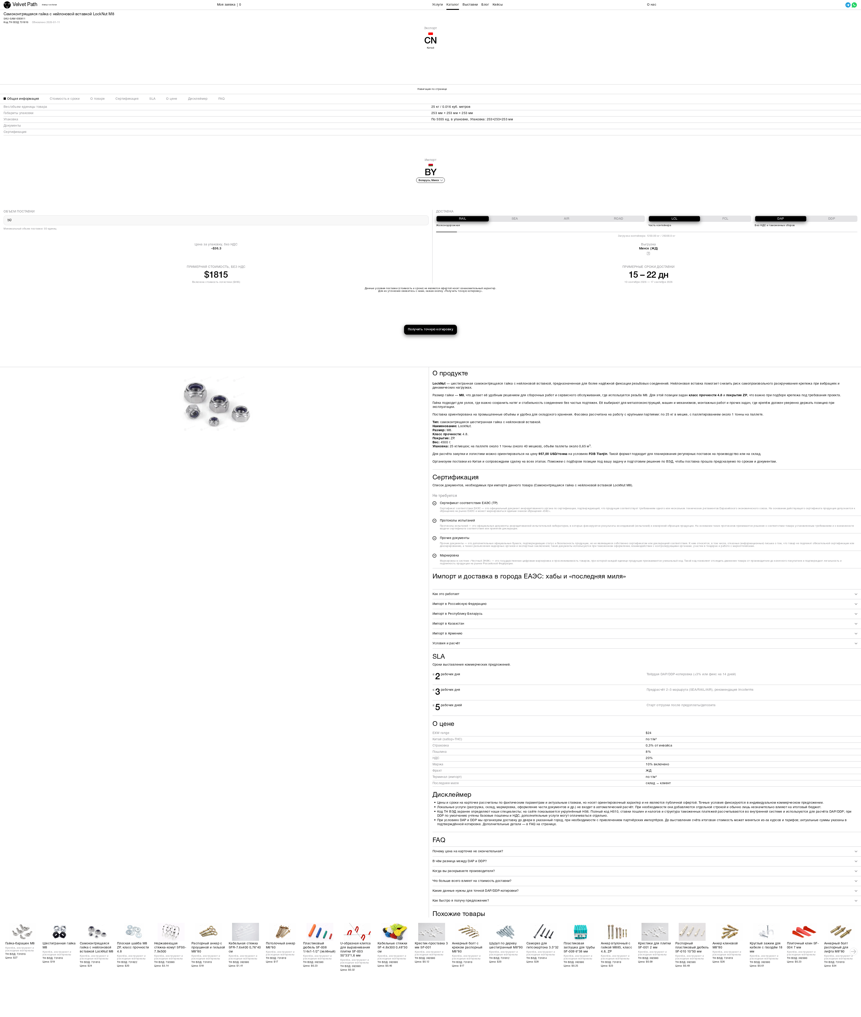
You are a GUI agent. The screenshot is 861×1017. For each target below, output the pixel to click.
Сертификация (127, 98)
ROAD (618, 218)
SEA (515, 218)
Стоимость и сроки (65, 98)
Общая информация (23, 98)
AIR (566, 218)
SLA (152, 98)
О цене (171, 98)
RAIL (462, 218)
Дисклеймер (198, 98)
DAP (780, 218)
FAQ (221, 98)
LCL (675, 218)
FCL (725, 218)
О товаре (97, 98)
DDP (831, 218)
